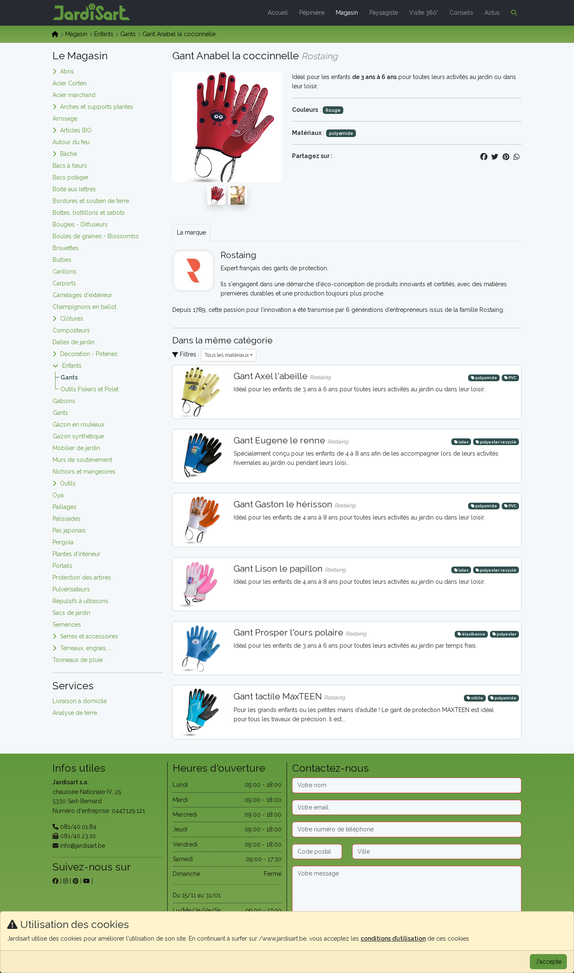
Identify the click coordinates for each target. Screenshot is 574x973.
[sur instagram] (65, 881)
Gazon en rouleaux (78, 424)
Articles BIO (76, 130)
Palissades (67, 518)
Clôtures (71, 318)
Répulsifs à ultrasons (80, 601)
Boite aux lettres (74, 189)
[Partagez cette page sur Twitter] (495, 156)
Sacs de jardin (71, 612)
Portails (62, 565)
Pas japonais (69, 530)
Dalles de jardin (74, 342)
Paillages (64, 507)
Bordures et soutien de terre (91, 201)
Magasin (347, 12)
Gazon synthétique (78, 436)
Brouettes (66, 248)
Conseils (461, 12)
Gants (128, 34)
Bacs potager (71, 177)
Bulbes (62, 259)
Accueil (278, 12)
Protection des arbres (82, 577)
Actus (492, 12)
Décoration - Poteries (89, 354)
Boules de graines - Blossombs (96, 236)
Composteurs (71, 330)
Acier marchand (74, 95)
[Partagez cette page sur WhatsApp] (516, 156)
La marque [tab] (191, 232)
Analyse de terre (75, 712)
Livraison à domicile (80, 701)
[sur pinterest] (76, 881)
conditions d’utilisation (393, 938)
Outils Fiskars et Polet (89, 389)
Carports (64, 283)
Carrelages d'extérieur (82, 295)
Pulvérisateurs (71, 589)
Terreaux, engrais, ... (86, 648)
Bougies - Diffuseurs (80, 224)
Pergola (63, 542)
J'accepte (548, 961)
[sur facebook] (55, 881)
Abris (67, 71)
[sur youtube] (86, 881)
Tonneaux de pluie (78, 660)
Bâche (68, 153)
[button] (512, 13)
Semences (67, 624)
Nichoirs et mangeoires (84, 471)
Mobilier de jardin (76, 448)
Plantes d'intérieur (76, 554)
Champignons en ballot (84, 306)
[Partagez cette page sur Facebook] (484, 156)
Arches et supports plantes (96, 106)
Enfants (103, 34)
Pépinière (311, 12)
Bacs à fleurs (70, 165)
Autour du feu (71, 142)
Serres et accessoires (89, 636)
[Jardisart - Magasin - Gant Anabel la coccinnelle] (216, 195)
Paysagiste (383, 12)
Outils (68, 483)
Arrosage (65, 118)
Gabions (64, 401)
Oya (58, 495)
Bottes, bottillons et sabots (89, 212)
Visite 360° (423, 12)
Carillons (64, 271)
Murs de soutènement (82, 459)
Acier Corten (70, 83)
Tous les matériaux (227, 355)
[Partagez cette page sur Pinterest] (506, 156)
